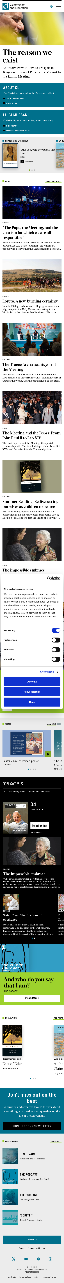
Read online (39, 825)
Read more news (53, 181)
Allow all (32, 681)
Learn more (36, 833)
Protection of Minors (36, 1248)
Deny (32, 702)
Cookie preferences (48, 1277)
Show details (47, 671)
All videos (51, 724)
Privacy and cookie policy (28, 1277)
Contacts (32, 1239)
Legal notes (12, 1277)
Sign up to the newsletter (32, 1126)
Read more (32, 998)
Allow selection (32, 691)
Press (21, 1248)
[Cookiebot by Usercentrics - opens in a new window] (46, 578)
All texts (58, 1018)
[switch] (56, 640)
